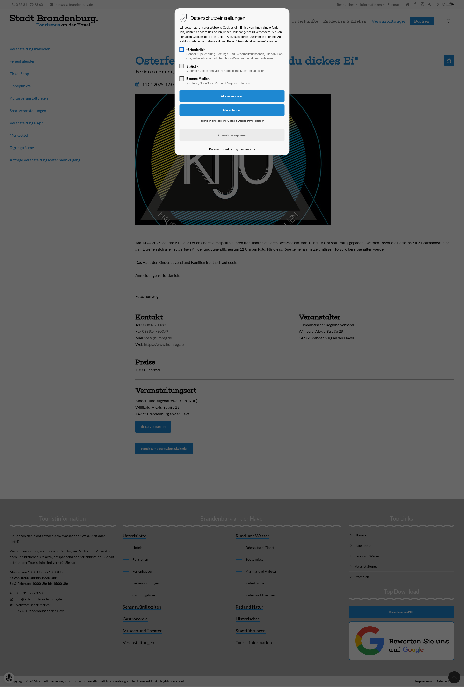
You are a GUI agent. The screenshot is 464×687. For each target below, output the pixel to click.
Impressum (247, 149)
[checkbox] (182, 49)
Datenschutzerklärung (223, 149)
